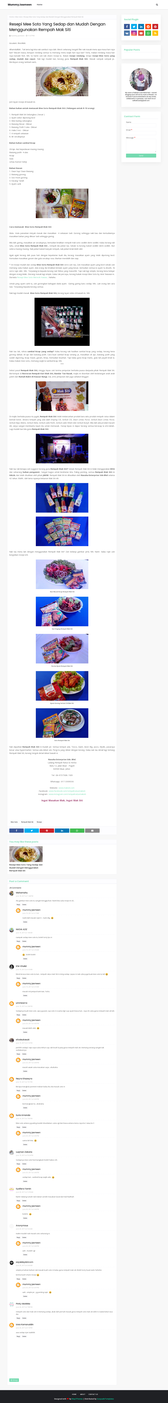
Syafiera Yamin (23, 1188)
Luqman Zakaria (24, 1151)
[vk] (127, 33)
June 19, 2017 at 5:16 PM (24, 1043)
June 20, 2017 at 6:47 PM (31, 1288)
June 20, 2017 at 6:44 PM (31, 1063)
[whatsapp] (148, 33)
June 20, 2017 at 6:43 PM (31, 1023)
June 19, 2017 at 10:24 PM (24, 1155)
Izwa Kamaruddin (24, 1324)
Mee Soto (18, 17)
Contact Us (93, 1394)
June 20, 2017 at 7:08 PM (24, 1307)
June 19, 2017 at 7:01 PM (24, 1082)
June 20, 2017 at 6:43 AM (24, 1265)
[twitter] (134, 26)
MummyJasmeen (20, 4)
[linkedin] (141, 26)
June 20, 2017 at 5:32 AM (24, 1229)
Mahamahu (22, 892)
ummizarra (21, 1002)
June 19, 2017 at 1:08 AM (24, 933)
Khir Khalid (21, 966)
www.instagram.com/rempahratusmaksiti (67, 794)
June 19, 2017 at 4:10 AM (24, 969)
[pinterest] (155, 26)
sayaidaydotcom (24, 1262)
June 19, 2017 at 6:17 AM (31, 913)
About (82, 1394)
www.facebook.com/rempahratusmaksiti (67, 791)
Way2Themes (77, 1399)
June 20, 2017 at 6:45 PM (31, 1099)
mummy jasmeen (18, 35)
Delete (24, 905)
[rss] (155, 33)
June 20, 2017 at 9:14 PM (24, 1328)
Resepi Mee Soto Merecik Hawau (32, 277)
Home (11, 17)
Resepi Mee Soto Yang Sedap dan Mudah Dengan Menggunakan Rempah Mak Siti (26, 867)
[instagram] (134, 33)
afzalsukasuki (22, 1039)
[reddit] (148, 26)
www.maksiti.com (66, 787)
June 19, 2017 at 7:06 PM (24, 1118)
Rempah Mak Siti (27, 822)
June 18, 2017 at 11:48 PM (24, 896)
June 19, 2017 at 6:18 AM (31, 950)
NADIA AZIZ (21, 929)
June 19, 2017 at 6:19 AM (31, 987)
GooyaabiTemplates (105, 1399)
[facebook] (127, 26)
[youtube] (141, 33)
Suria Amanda (23, 1115)
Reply (18, 905)
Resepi (39, 822)
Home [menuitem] (39, 4)
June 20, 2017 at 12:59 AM (24, 1192)
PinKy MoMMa (23, 1303)
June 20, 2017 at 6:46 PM (31, 1172)
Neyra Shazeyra (24, 1078)
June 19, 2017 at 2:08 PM (24, 1006)
